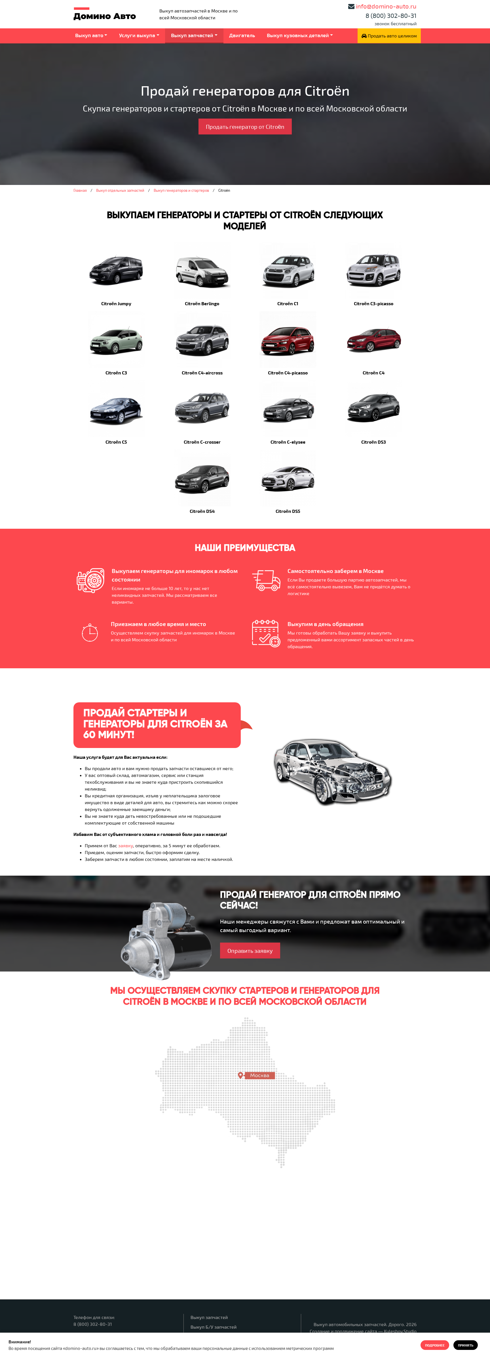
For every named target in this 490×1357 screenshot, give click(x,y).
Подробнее (435, 1345)
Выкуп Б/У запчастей (213, 1326)
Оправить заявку (250, 950)
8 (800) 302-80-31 (391, 15)
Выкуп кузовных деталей (298, 35)
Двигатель (242, 35)
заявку (125, 845)
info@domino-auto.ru (386, 6)
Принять (465, 1345)
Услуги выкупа (137, 35)
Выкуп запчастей (192, 35)
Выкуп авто (89, 35)
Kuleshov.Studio (400, 1331)
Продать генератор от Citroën (245, 126)
